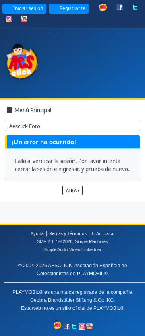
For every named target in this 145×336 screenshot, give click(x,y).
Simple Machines (91, 241)
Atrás (72, 190)
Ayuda (37, 233)
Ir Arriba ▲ (103, 233)
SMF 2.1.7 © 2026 (54, 241)
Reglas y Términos (68, 233)
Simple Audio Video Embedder (73, 249)
